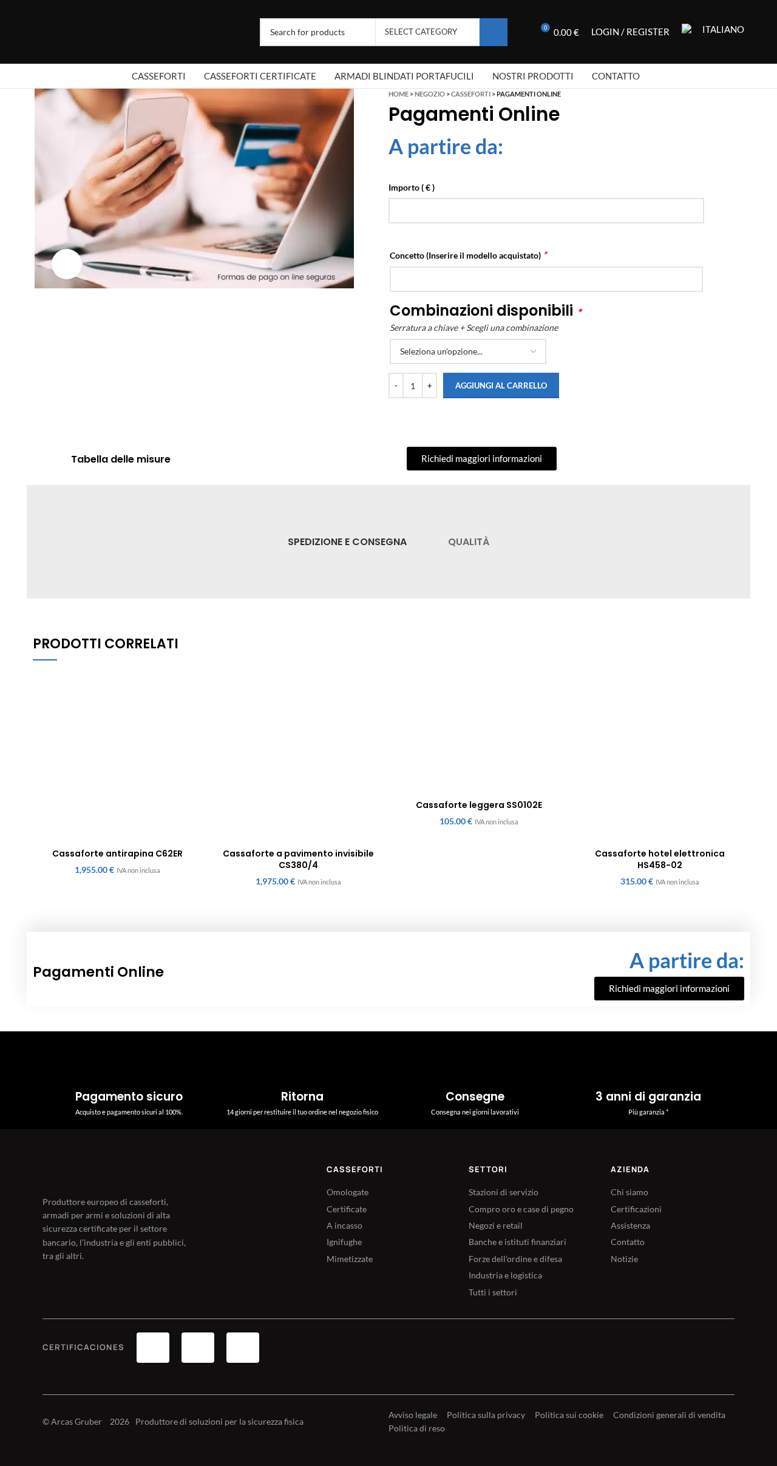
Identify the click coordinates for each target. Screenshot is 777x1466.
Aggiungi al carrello (501, 385)
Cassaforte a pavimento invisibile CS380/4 (298, 859)
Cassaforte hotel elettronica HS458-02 (660, 859)
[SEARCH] (493, 32)
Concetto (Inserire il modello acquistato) (468, 254)
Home (398, 94)
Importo (411, 187)
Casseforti (470, 94)
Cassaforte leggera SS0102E (479, 805)
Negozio (430, 94)
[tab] (347, 542)
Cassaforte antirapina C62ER (117, 853)
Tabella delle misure (121, 459)
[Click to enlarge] (67, 264)
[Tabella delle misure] (55, 459)
